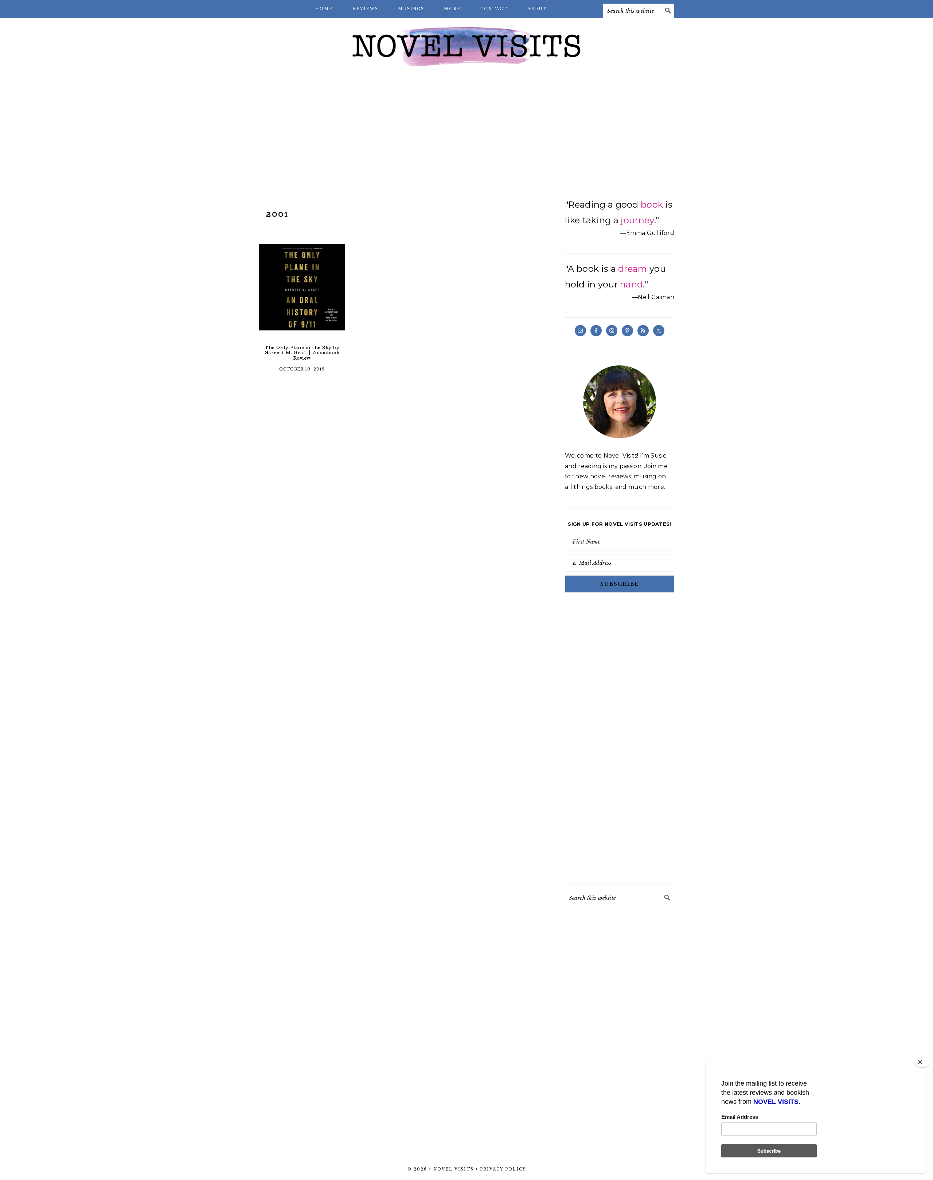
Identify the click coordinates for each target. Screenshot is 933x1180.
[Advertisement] (466, 131)
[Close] (922, 1061)
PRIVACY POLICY (503, 1169)
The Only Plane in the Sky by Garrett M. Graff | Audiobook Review (302, 352)
